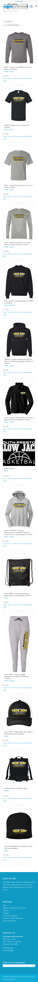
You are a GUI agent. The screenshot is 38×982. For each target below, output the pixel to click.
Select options (19, 84)
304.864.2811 (20, 1)
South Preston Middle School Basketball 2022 (17, 79)
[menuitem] (26, 6)
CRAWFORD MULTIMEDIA (9, 979)
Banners (6, 911)
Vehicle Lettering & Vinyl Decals (14, 908)
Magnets (6, 913)
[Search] (26, 6)
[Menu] (30, 6)
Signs (5, 905)
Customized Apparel (10, 916)
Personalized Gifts (9, 921)
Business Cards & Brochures (13, 918)
